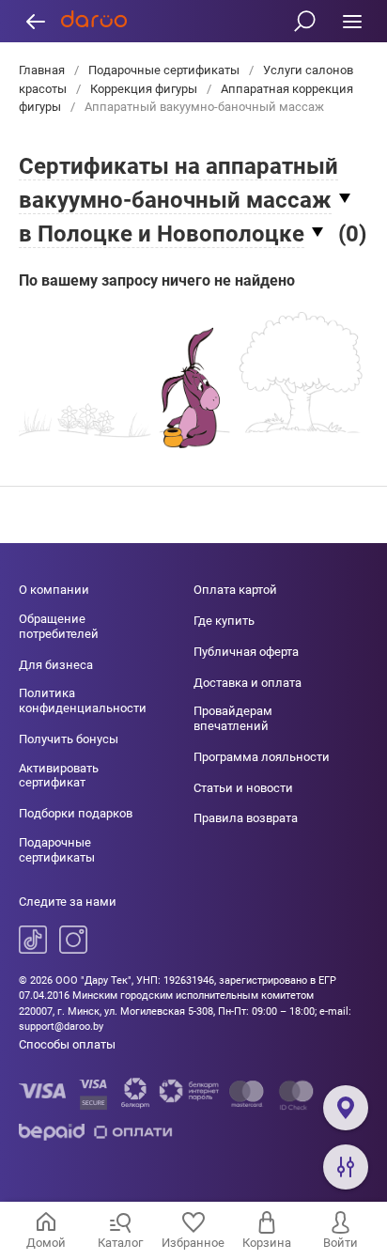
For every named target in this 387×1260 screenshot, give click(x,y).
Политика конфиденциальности (83, 700)
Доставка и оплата (248, 683)
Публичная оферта (246, 652)
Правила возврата (246, 818)
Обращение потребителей (59, 626)
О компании (54, 590)
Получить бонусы (68, 739)
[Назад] (35, 21)
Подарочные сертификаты (163, 70)
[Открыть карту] (345, 1107)
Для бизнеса (56, 665)
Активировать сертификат (59, 775)
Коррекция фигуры (143, 89)
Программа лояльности (262, 757)
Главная (43, 70)
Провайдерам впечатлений (233, 718)
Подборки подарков (75, 813)
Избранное (193, 1243)
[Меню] (351, 21)
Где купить (224, 621)
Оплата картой (235, 590)
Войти (340, 1243)
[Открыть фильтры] (345, 1167)
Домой (46, 1243)
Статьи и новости (243, 788)
